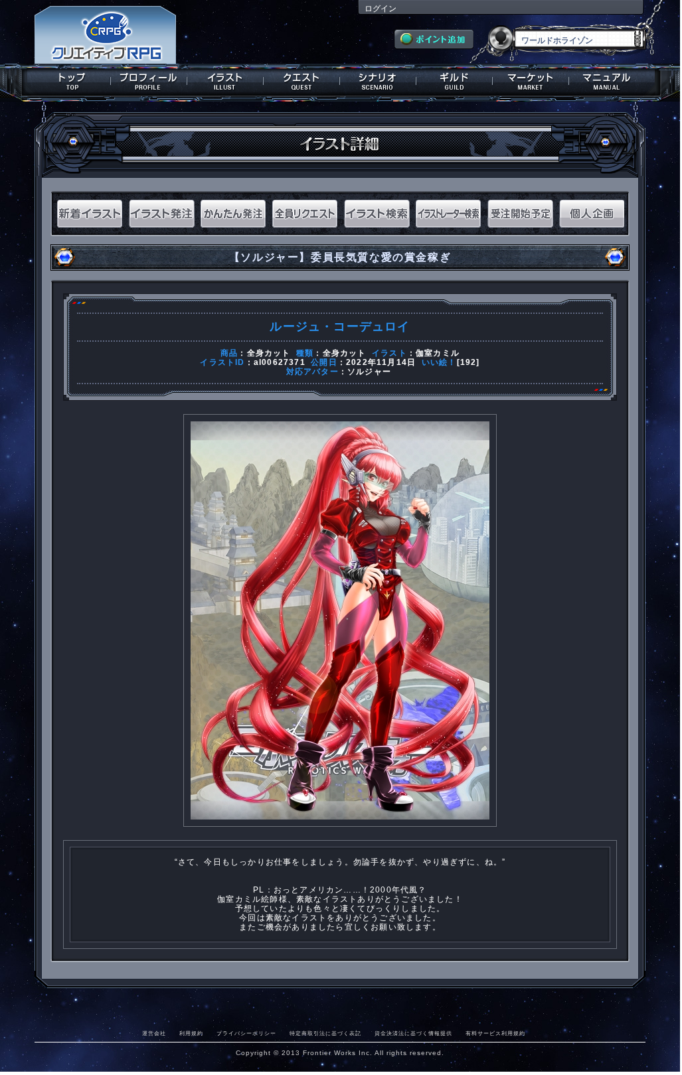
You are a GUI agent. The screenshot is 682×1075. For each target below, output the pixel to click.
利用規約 (191, 1033)
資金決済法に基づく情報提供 (413, 1033)
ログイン (380, 8)
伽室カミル (438, 353)
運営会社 (154, 1033)
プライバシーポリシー (246, 1033)
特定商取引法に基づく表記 (325, 1033)
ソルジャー (369, 371)
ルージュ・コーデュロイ (340, 326)
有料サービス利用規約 (495, 1033)
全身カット (269, 353)
